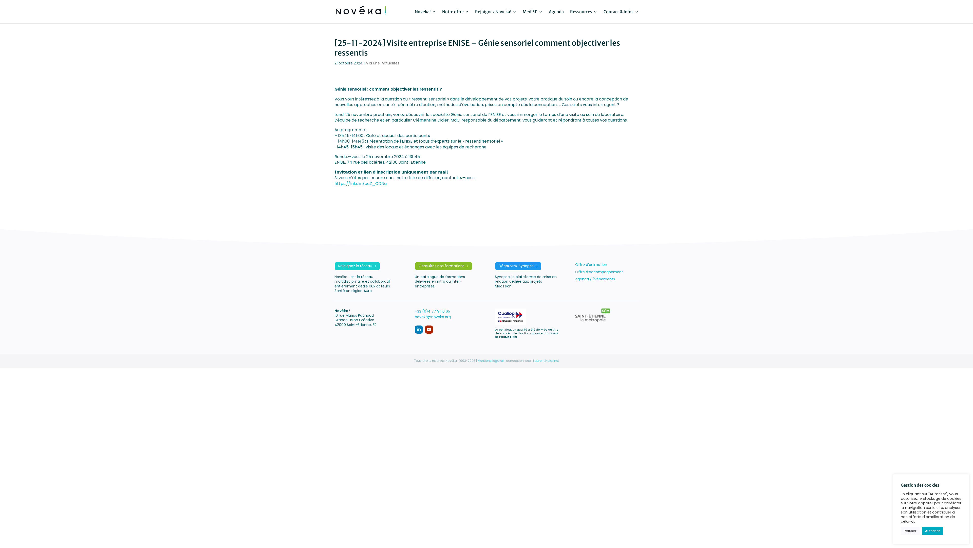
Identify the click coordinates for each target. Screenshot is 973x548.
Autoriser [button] (932, 530)
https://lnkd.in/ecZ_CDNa (360, 183)
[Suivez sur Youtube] (429, 330)
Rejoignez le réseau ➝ (357, 265)
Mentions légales (491, 360)
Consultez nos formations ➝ (444, 265)
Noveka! (423, 12)
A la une (373, 63)
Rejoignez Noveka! (493, 12)
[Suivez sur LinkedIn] (419, 330)
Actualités (390, 63)
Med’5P (530, 12)
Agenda (556, 12)
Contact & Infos (618, 12)
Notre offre (453, 12)
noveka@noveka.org (433, 316)
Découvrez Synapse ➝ (518, 265)
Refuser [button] (910, 530)
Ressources (581, 12)
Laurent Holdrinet (546, 360)
